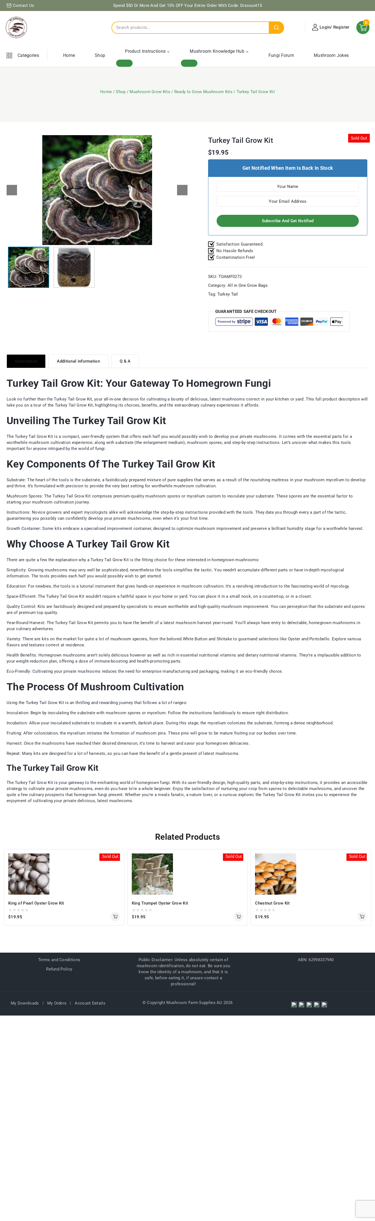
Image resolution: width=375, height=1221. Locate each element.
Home (69, 55)
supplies (185, 479)
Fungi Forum (281, 55)
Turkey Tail (227, 294)
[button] (182, 190)
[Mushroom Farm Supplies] (16, 27)
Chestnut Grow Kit (272, 903)
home (167, 596)
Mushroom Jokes (331, 55)
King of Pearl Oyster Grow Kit (36, 903)
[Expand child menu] (124, 63)
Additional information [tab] (78, 361)
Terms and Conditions (59, 959)
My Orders (57, 1003)
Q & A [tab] (125, 361)
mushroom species (128, 638)
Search (276, 27)
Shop (100, 55)
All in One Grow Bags (248, 285)
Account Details (90, 1003)
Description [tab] (26, 361)
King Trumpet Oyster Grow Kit (160, 903)
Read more (115, 916)
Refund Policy (59, 969)
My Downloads (25, 1003)
